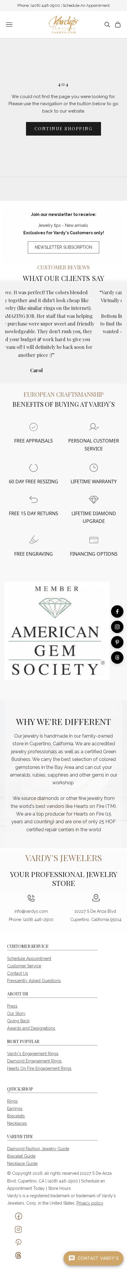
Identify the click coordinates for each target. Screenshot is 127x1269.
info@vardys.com (31, 911)
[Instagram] (117, 627)
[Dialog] (33, 427)
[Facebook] (117, 611)
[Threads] (117, 657)
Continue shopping (64, 128)
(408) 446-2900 (45, 5)
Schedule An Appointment (86, 5)
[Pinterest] (117, 642)
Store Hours (59, 1188)
